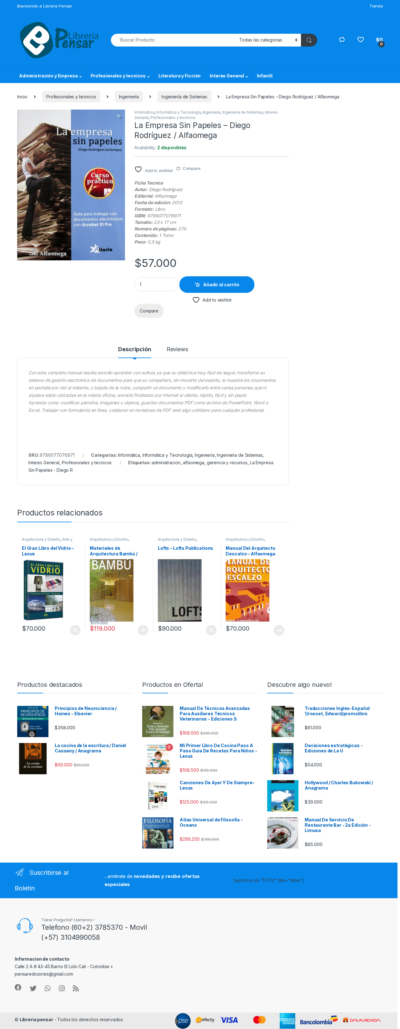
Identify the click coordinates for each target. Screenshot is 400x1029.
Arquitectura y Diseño (41, 539)
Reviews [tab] (177, 349)
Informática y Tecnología (178, 112)
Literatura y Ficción (179, 75)
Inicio (22, 96)
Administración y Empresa (48, 75)
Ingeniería (129, 96)
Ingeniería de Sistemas (184, 96)
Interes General (227, 75)
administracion (166, 462)
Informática (144, 112)
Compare (192, 168)
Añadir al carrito (221, 284)
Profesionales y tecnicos (118, 75)
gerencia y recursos (227, 462)
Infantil (264, 75)
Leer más (279, 630)
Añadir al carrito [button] (74, 630)
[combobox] (173, 40)
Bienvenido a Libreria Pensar (44, 5)
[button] (119, 116)
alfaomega (193, 462)
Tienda (376, 5)
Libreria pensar (36, 1019)
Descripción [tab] (134, 349)
